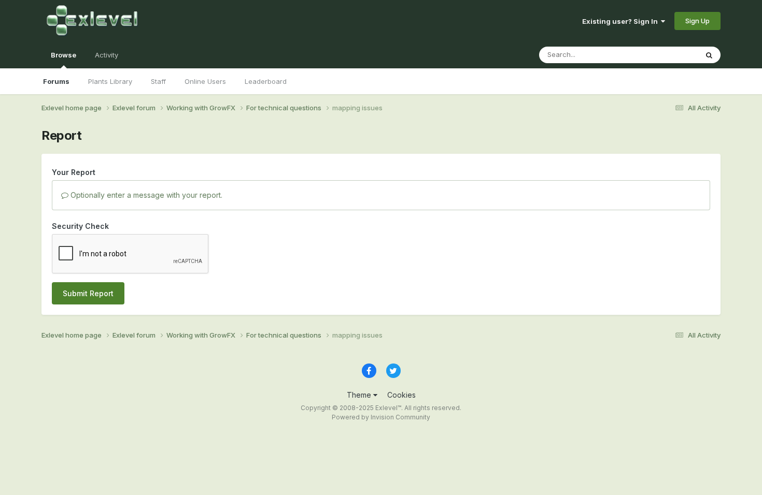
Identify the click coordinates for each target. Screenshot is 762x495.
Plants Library (110, 81)
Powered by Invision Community (381, 417)
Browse (63, 55)
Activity (106, 55)
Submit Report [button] (88, 293)
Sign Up (697, 21)
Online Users (205, 81)
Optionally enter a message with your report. (145, 195)
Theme (360, 394)
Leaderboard (266, 81)
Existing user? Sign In (621, 21)
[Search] (709, 55)
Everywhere (665, 55)
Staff (158, 81)
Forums (56, 81)
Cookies (401, 394)
